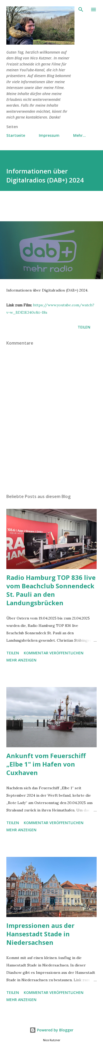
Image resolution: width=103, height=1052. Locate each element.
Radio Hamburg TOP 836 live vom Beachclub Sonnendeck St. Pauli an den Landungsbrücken (51, 590)
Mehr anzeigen (21, 660)
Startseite (15, 135)
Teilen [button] (84, 327)
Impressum (49, 135)
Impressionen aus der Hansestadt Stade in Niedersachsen (40, 934)
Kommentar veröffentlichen (53, 652)
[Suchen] (81, 9)
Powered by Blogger (54, 1029)
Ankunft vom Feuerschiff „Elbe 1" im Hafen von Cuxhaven (46, 764)
